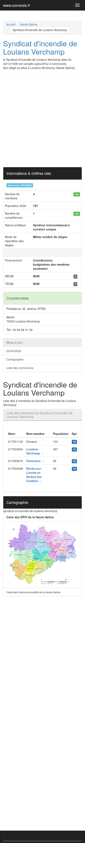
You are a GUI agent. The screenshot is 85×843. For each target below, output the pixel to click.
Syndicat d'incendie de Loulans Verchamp (40, 30)
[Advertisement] (42, 120)
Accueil (10, 24)
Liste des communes (19, 368)
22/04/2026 (13, 351)
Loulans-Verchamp (34, 451)
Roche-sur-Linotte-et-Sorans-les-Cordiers (34, 474)
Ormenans (34, 461)
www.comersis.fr (16, 5)
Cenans (32, 441)
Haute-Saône (28, 24)
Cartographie (15, 359)
